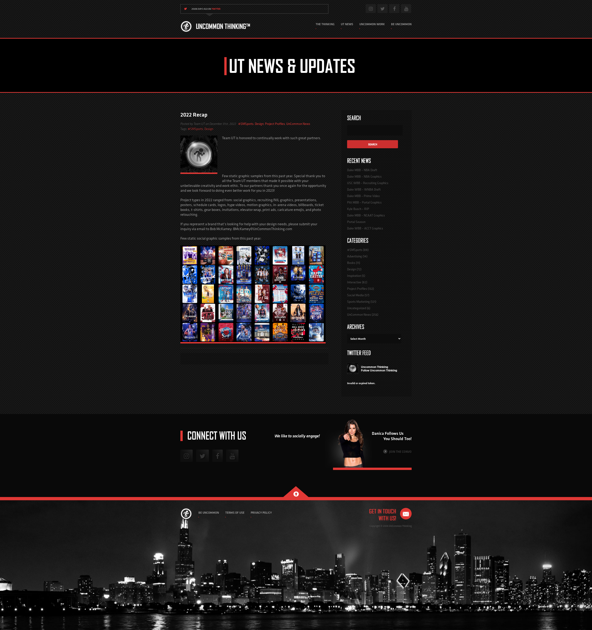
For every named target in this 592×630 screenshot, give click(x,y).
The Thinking (325, 24)
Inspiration (354, 276)
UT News (347, 24)
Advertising (354, 256)
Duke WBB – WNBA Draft (364, 189)
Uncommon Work (372, 24)
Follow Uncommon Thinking (379, 370)
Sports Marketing (358, 302)
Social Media (355, 295)
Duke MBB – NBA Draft (362, 170)
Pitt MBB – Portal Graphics (364, 202)
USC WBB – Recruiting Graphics (367, 183)
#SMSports (245, 124)
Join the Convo (400, 451)
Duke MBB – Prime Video (363, 196)
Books (351, 263)
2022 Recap (193, 114)
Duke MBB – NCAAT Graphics (366, 215)
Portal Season (356, 222)
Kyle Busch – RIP (358, 209)
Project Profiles (275, 124)
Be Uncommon (401, 24)
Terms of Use (234, 513)
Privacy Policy (261, 513)
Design (259, 124)
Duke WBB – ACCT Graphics (365, 228)
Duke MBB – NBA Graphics (364, 176)
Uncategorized (356, 308)
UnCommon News (298, 124)
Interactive (354, 282)
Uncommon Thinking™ (223, 26)
